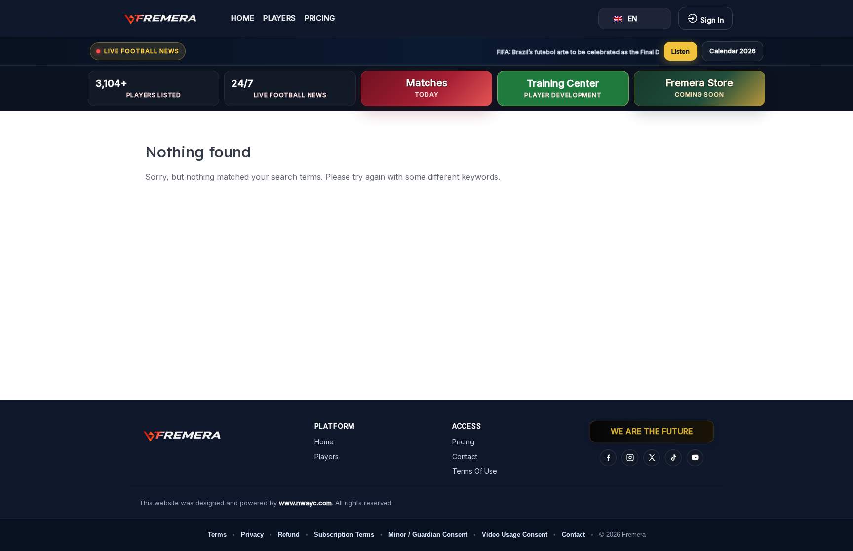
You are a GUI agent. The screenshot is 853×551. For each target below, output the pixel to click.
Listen (680, 51)
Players (279, 18)
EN (632, 18)
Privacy (252, 534)
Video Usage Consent (514, 534)
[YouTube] (695, 457)
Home (242, 18)
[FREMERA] (167, 18)
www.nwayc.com (305, 503)
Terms (217, 534)
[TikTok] (673, 457)
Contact (464, 456)
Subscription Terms (344, 534)
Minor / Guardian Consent (427, 534)
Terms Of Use (474, 471)
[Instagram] (629, 457)
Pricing (320, 18)
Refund (289, 534)
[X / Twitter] (651, 457)
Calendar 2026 (732, 51)
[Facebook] (608, 457)
